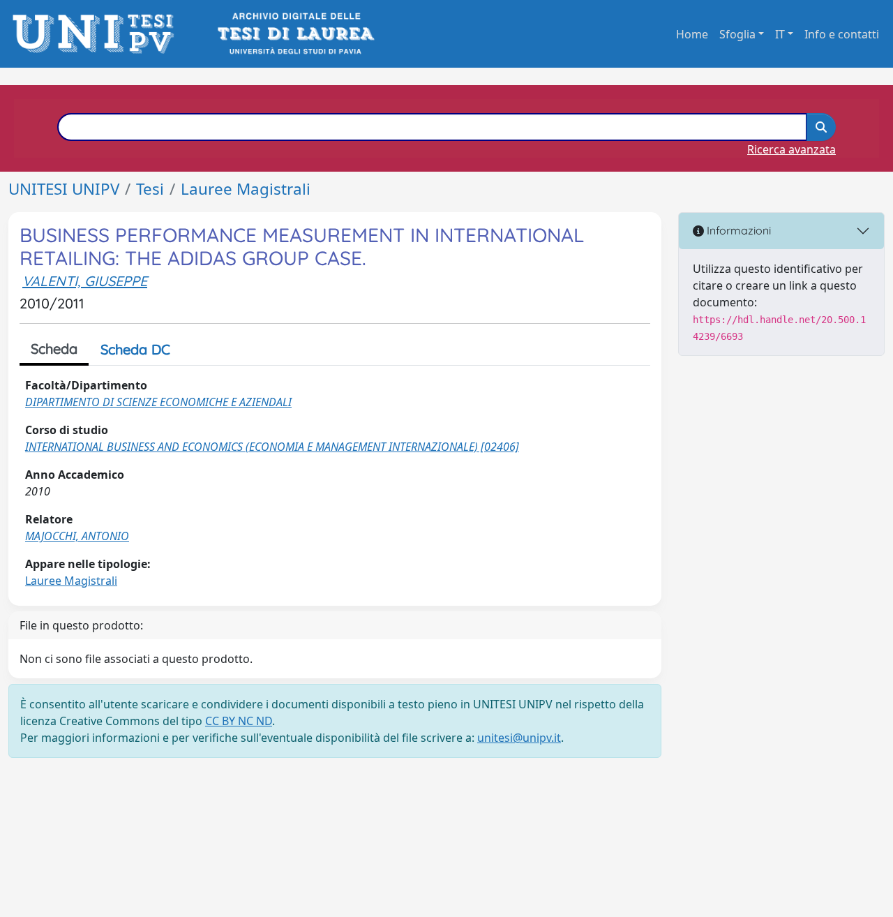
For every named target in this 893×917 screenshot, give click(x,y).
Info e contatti (841, 34)
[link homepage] (97, 33)
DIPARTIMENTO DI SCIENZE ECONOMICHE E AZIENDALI (158, 402)
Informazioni (737, 230)
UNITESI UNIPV (63, 189)
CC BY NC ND (238, 721)
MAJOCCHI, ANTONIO (77, 536)
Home (692, 34)
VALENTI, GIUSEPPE (84, 281)
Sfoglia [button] (737, 34)
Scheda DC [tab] (135, 349)
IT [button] (780, 34)
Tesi (150, 189)
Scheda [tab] (54, 348)
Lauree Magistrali (245, 189)
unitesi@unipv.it (519, 737)
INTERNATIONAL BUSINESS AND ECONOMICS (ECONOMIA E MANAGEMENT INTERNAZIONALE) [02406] (272, 446)
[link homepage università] (294, 33)
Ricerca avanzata (791, 149)
